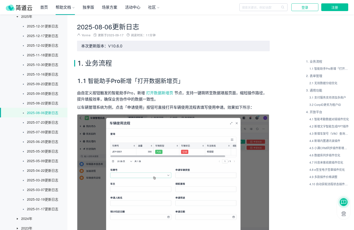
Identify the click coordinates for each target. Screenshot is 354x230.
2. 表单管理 (314, 75)
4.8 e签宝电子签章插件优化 (327, 169)
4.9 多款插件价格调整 (323, 177)
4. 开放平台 (314, 111)
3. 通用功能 (314, 90)
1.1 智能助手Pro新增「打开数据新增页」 (329, 68)
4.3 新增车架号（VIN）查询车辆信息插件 (329, 133)
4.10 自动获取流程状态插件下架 (329, 184)
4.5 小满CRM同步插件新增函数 (329, 148)
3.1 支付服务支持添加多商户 (327, 97)
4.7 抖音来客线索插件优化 (326, 162)
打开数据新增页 (160, 92)
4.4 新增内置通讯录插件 (324, 141)
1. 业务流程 (314, 61)
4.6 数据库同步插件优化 (324, 155)
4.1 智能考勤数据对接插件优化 (329, 119)
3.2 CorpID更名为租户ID (325, 104)
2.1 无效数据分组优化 (323, 83)
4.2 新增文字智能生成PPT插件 (329, 126)
